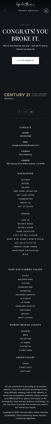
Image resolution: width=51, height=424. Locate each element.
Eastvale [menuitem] (25, 371)
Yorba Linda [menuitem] (25, 350)
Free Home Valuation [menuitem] (25, 191)
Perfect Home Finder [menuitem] (25, 246)
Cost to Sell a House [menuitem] (25, 235)
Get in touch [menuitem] (25, 206)
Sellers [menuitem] (25, 187)
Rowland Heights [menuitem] (25, 306)
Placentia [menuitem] (25, 346)
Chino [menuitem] (25, 363)
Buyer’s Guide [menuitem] (25, 224)
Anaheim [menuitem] (25, 331)
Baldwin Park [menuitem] (25, 279)
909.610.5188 (25, 136)
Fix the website (25, 60)
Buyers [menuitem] (25, 183)
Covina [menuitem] (26, 283)
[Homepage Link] (25, 4)
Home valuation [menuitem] (25, 231)
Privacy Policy (27, 412)
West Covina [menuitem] (25, 317)
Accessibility (10, 415)
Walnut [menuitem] (25, 314)
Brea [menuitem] (25, 335)
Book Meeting (25, 154)
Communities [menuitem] (25, 199)
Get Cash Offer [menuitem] (25, 195)
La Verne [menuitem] (25, 302)
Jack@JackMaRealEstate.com (25, 145)
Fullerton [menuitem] (25, 338)
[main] (25, 40)
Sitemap (44, 412)
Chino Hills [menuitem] (25, 367)
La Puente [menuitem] (25, 298)
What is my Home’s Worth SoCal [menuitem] (25, 239)
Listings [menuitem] (25, 180)
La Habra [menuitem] (25, 342)
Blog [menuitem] (25, 254)
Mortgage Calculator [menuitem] (26, 250)
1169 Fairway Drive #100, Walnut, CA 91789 (25, 163)
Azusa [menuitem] (25, 275)
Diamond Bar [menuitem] (25, 287)
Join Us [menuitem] (25, 220)
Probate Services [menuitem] (28, 11)
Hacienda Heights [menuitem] (25, 294)
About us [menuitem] (25, 202)
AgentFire (30, 418)
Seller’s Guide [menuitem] (25, 227)
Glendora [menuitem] (25, 291)
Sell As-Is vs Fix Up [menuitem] (25, 243)
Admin (36, 412)
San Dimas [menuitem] (25, 310)
